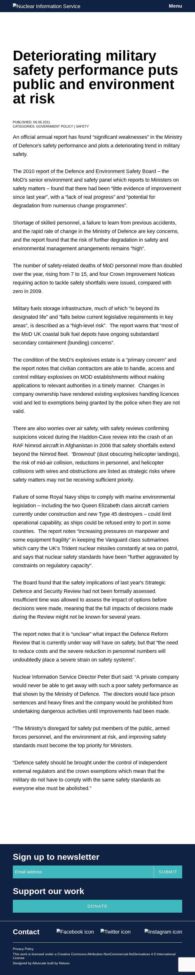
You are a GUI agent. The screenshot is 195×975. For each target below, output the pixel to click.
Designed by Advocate (29, 963)
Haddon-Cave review (103, 437)
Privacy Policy (23, 949)
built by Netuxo (58, 963)
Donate (98, 906)
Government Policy (55, 126)
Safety (82, 126)
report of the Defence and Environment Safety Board (96, 171)
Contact (26, 932)
